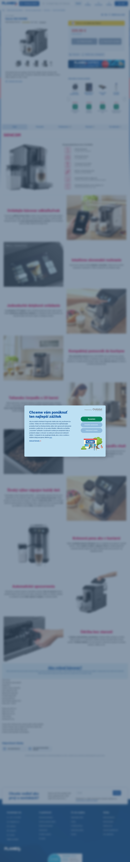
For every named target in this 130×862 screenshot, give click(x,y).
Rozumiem (91, 419)
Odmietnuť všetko (92, 430)
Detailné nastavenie (91, 425)
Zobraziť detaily (35, 441)
